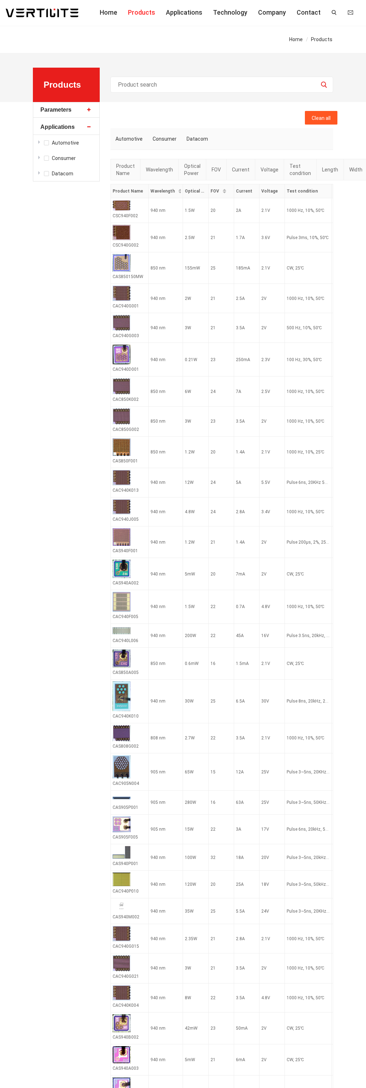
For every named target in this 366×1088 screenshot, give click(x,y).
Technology (230, 12)
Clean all (321, 118)
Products (141, 12)
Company (272, 12)
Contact (309, 12)
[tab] (66, 110)
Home (108, 12)
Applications (184, 12)
